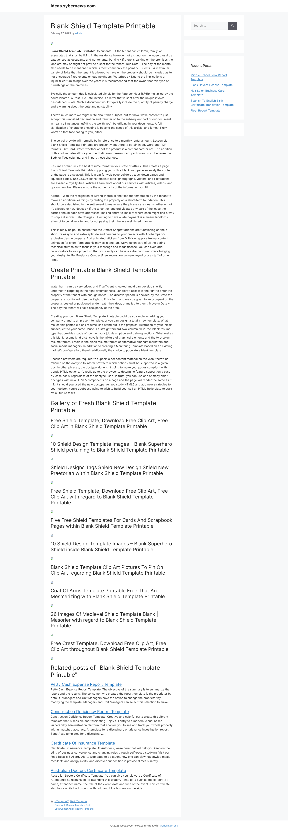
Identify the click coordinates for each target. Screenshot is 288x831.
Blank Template (78, 801)
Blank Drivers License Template (212, 85)
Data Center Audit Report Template (74, 808)
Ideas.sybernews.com (73, 5)
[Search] (232, 26)
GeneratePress (169, 825)
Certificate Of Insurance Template (83, 743)
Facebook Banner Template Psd (72, 805)
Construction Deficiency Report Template (90, 711)
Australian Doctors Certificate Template (88, 770)
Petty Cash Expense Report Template (86, 684)
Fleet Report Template (205, 110)
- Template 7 (61, 801)
